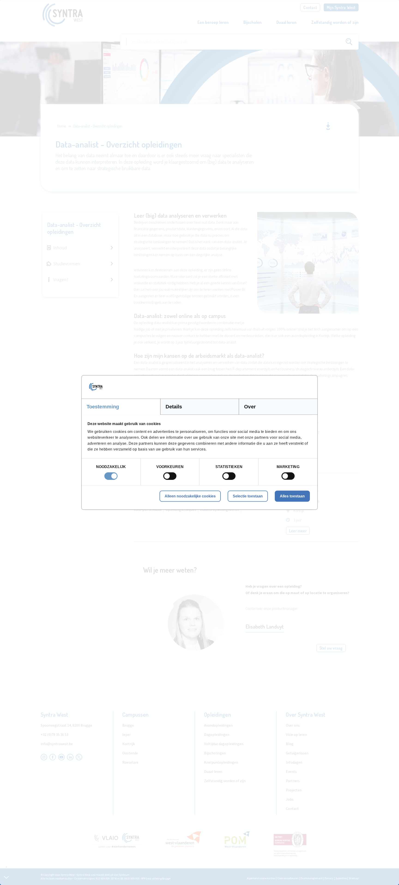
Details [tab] (174, 407)
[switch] (169, 476)
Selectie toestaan (248, 496)
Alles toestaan (292, 496)
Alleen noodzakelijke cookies (190, 496)
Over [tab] (250, 407)
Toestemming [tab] (103, 407)
